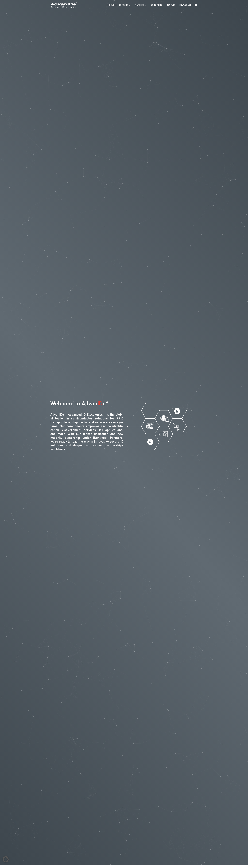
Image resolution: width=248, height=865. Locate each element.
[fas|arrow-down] (124, 460)
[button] (129, 5)
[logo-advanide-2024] (63, 5)
